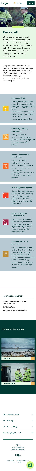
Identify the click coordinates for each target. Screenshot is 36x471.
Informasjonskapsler (23, 461)
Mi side (19, 3)
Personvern (10, 461)
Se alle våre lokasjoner (18, 449)
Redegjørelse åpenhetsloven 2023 (15, 310)
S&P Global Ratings (9, 307)
